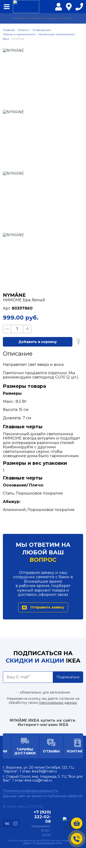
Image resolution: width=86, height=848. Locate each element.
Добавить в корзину (37, 342)
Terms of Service (45, 842)
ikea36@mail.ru (44, 771)
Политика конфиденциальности (30, 791)
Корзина (76, 823)
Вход (58, 9)
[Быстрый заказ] (78, 342)
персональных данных (58, 702)
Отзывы (51, 751)
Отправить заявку (47, 607)
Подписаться (68, 677)
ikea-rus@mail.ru (38, 780)
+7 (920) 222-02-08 (79, 7)
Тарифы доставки (25, 751)
